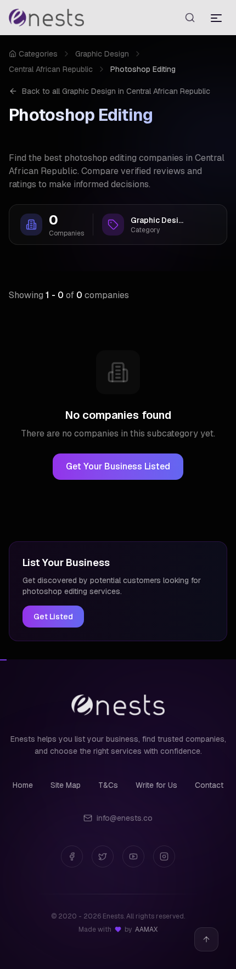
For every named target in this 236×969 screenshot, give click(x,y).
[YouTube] (133, 856)
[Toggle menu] (216, 18)
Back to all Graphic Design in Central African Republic (116, 91)
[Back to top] (206, 939)
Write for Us (156, 785)
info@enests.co (125, 818)
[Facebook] (72, 856)
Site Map (65, 785)
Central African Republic (51, 69)
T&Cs (108, 785)
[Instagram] (164, 856)
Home (23, 785)
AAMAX (146, 929)
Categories (38, 54)
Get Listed (53, 616)
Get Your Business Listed (118, 466)
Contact (209, 785)
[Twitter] (103, 856)
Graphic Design (102, 54)
